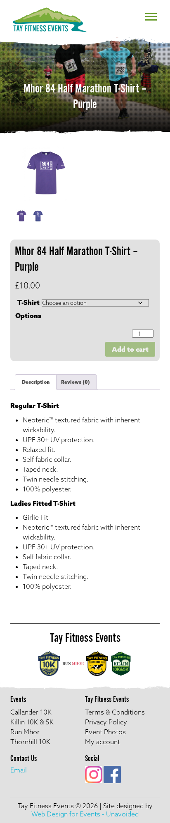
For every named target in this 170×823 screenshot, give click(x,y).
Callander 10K (31, 712)
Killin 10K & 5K (32, 722)
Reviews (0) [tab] (75, 382)
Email (18, 770)
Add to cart (130, 349)
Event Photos (105, 732)
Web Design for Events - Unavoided (85, 814)
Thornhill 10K (30, 742)
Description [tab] (36, 382)
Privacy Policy (106, 722)
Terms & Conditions (115, 712)
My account (102, 742)
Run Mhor (25, 732)
